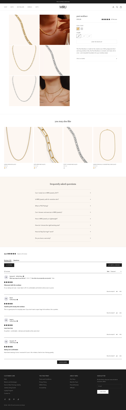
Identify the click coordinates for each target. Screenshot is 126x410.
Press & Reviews (74, 385)
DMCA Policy (43, 385)
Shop (5, 7)
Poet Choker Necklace (70, 164)
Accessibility (42, 387)
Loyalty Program (8, 390)
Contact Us (7, 393)
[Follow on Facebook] (5, 399)
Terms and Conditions (45, 379)
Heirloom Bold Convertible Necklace (104, 164)
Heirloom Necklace (10, 164)
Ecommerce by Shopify (20, 405)
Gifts (37, 7)
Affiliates (72, 387)
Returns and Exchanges (10, 382)
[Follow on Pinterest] (14, 399)
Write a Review (116, 265)
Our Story (72, 379)
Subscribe (103, 391)
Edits (12, 7)
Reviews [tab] (7, 260)
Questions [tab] (16, 260)
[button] (109, 19)
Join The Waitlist (96, 41)
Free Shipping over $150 (63, 1)
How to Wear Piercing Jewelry (12, 385)
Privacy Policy (43, 382)
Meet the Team (74, 382)
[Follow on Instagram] (9, 399)
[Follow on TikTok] (18, 399)
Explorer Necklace (39, 164)
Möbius (30, 7)
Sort (108, 271)
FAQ (5, 379)
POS (12, 405)
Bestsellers (20, 7)
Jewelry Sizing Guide (10, 387)
